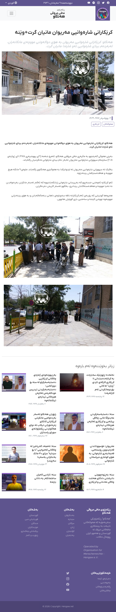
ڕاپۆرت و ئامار (32, 535)
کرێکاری (96, 124)
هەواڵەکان (108, 124)
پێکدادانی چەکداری (29, 531)
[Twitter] (67, 574)
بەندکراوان (69, 515)
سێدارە (71, 519)
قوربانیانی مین (31, 519)
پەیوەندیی (105, 582)
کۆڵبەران (70, 531)
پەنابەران (70, 535)
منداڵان (34, 523)
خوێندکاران (33, 527)
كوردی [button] (10, 3)
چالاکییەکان (105, 590)
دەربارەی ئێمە (104, 578)
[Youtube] (67, 590)
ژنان (72, 527)
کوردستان (33, 515)
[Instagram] (67, 579)
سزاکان (71, 523)
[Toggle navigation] (11, 13)
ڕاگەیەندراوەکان (103, 586)
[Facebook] (67, 585)
